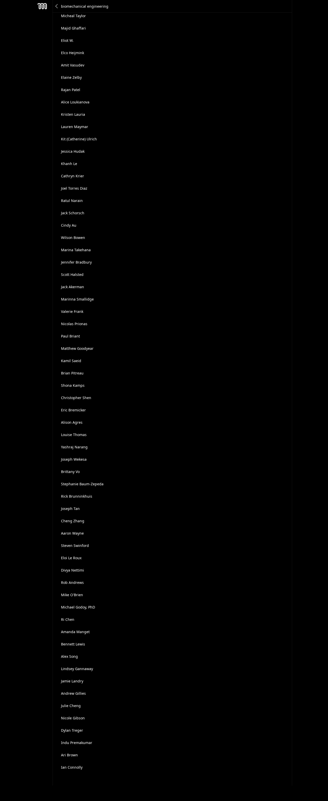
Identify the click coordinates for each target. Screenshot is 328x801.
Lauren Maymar (74, 126)
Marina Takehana (76, 249)
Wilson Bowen (73, 237)
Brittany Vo (70, 471)
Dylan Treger (72, 730)
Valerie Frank (72, 311)
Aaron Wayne (72, 533)
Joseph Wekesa (74, 459)
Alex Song (69, 656)
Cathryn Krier (72, 175)
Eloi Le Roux (71, 557)
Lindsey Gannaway (77, 668)
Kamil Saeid (71, 360)
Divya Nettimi (72, 570)
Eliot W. (67, 40)
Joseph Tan (70, 508)
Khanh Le (69, 163)
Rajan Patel (70, 89)
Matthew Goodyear (77, 348)
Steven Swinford (75, 545)
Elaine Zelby (71, 77)
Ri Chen (67, 619)
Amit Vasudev (72, 65)
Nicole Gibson (73, 718)
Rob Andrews (72, 582)
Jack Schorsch (72, 212)
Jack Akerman (72, 286)
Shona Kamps (73, 385)
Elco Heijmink (72, 52)
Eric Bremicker (73, 410)
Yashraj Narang (74, 447)
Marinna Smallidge (77, 299)
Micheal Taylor (73, 15)
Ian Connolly (72, 767)
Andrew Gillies (73, 693)
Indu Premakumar (76, 742)
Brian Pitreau (72, 373)
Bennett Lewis (73, 644)
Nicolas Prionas (74, 323)
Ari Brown (69, 754)
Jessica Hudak (73, 151)
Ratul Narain (72, 200)
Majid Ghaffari (73, 28)
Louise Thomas (74, 434)
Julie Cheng (71, 705)
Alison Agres (72, 422)
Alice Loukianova (75, 102)
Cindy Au (68, 225)
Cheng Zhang (72, 520)
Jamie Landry (72, 681)
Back (57, 6)
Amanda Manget (75, 631)
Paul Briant (70, 336)
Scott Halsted (72, 274)
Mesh (42, 6)
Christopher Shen (76, 397)
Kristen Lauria (73, 114)
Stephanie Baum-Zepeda (82, 483)
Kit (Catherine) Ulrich (79, 139)
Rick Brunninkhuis (76, 496)
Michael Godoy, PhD (78, 607)
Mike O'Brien (72, 594)
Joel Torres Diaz (74, 188)
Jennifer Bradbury (76, 262)
